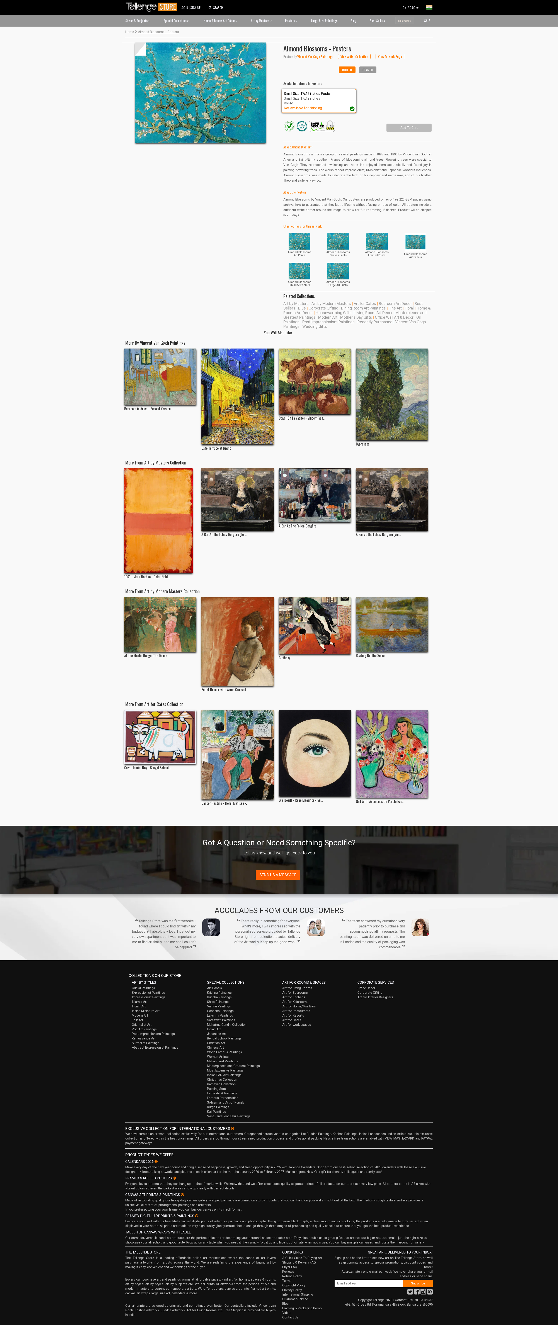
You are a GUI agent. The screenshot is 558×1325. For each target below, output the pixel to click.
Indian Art (139, 1006)
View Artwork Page (390, 56)
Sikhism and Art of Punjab (225, 1102)
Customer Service (295, 1299)
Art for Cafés (291, 1020)
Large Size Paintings (324, 20)
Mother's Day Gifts (356, 317)
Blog (353, 20)
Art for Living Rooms (297, 988)
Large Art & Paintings (222, 1093)
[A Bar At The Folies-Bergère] (315, 495)
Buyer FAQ (289, 1267)
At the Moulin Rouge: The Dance (145, 656)
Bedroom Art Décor (395, 303)
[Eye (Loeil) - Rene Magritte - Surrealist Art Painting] (315, 753)
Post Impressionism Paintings (328, 322)
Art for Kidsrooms (295, 1002)
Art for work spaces (296, 1025)
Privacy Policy (292, 1290)
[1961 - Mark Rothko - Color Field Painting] (160, 520)
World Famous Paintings (224, 1052)
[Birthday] (315, 625)
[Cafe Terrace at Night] (237, 396)
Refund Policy (292, 1276)
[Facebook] (417, 1293)
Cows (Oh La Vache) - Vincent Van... (302, 418)
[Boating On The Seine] (392, 624)
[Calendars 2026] (156, 1161)
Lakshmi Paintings (220, 1015)
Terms (286, 1281)
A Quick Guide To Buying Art (302, 1258)
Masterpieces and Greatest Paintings (233, 1066)
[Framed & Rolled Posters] (174, 1178)
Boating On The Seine (370, 655)
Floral (409, 308)
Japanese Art (216, 1034)
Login (184, 7)
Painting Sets (216, 1089)
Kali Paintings (216, 1112)
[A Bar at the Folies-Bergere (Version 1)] (392, 499)
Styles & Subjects (136, 20)
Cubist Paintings (143, 988)
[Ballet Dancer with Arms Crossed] (237, 641)
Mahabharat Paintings (222, 1061)
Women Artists (218, 1057)
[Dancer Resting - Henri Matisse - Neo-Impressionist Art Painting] (237, 754)
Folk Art (137, 1020)
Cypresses (362, 444)
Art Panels (214, 988)
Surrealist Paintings (145, 1043)
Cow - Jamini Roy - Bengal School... (147, 768)
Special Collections (175, 20)
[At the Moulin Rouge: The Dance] (160, 624)
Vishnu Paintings (219, 1006)
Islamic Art (139, 1002)
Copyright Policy (293, 1285)
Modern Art (327, 317)
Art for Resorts (293, 1015)
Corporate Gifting (323, 308)
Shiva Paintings (218, 1002)
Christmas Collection (222, 1080)
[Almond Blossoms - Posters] (200, 93)
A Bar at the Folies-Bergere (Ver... (378, 534)
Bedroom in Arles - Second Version (147, 409)
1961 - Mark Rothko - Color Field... (147, 577)
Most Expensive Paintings (225, 1070)
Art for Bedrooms (295, 993)
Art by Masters (260, 20)
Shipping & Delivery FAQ (299, 1262)
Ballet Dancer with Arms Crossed (223, 690)
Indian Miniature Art (146, 1011)
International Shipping (297, 1294)
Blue (302, 308)
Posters (290, 20)
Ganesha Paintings (220, 1011)
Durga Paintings (218, 1107)
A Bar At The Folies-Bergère (297, 526)
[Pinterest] (430, 1293)
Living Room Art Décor (373, 312)
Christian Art (216, 1043)
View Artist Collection (354, 56)
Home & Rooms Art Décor (220, 20)
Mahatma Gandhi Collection (227, 1025)
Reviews (288, 1272)
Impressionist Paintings (148, 997)
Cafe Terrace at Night (216, 448)
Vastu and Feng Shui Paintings (228, 1116)
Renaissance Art (143, 1038)
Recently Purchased (374, 322)
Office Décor (366, 988)
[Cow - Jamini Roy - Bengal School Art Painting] (160, 737)
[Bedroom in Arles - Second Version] (160, 377)
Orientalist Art (141, 1025)
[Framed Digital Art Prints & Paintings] (196, 1216)
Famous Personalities (222, 1098)
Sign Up (195, 7)
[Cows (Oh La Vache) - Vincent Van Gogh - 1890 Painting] (315, 381)
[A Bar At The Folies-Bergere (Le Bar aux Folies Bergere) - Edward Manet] (237, 499)
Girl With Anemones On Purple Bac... (380, 801)
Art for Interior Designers (375, 997)
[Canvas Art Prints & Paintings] (182, 1194)
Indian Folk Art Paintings (224, 1075)
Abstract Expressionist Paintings (155, 1047)
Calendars (404, 20)
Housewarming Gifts (334, 312)
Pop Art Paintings (144, 1029)
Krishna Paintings (219, 993)
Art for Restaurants (296, 1011)
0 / (409, 7)
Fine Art (395, 308)
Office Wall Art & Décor (394, 317)
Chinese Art (215, 1047)
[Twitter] (410, 1293)
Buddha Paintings (219, 997)
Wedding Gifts (314, 326)
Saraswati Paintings (221, 1020)
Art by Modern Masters (331, 303)
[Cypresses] (392, 394)
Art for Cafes (365, 303)
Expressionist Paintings (148, 993)
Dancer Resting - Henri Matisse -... (224, 803)
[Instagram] (423, 1293)
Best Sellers (377, 20)
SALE (427, 20)
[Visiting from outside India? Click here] (232, 1129)
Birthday (284, 658)
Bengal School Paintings (224, 1038)
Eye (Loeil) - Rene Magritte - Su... (301, 800)
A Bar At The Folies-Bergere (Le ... (224, 534)
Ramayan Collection (221, 1084)
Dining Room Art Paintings (363, 308)
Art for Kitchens (293, 997)
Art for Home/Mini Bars (299, 1006)
